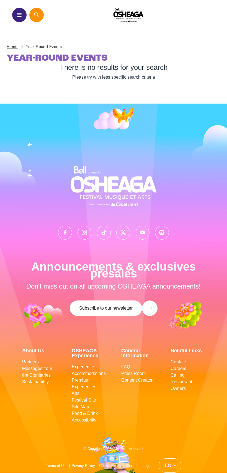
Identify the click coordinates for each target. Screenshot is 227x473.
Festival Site (84, 400)
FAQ (125, 366)
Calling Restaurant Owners (181, 382)
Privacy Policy (83, 466)
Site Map (80, 406)
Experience (83, 366)
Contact (178, 361)
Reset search (117, 92)
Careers (178, 368)
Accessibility (84, 420)
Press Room (133, 373)
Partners (30, 361)
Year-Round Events (44, 46)
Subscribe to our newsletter (106, 308)
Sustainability (35, 381)
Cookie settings (137, 466)
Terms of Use (57, 466)
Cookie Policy (110, 466)
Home (12, 46)
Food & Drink (85, 413)
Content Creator (137, 380)
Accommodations (89, 373)
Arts (75, 393)
